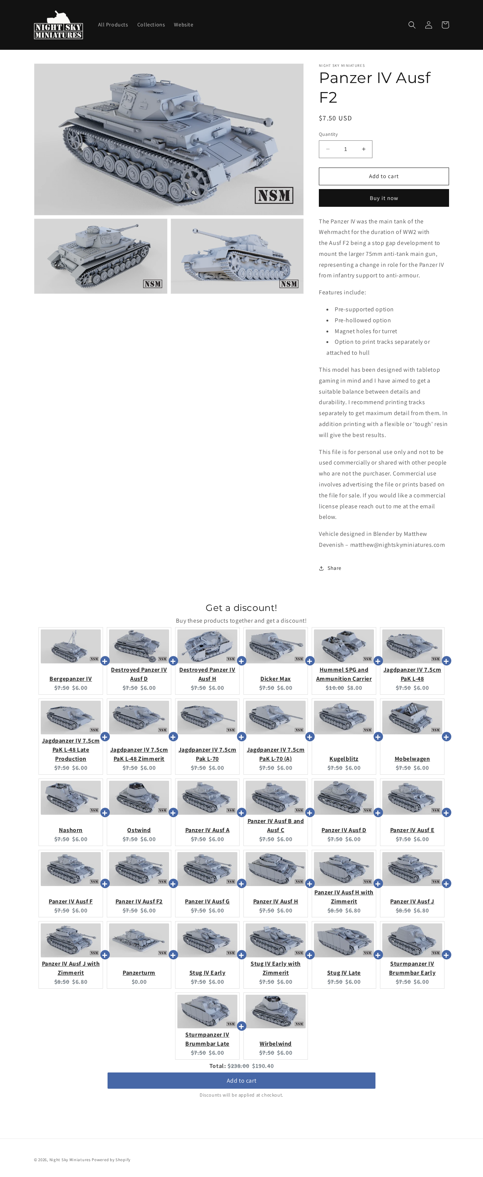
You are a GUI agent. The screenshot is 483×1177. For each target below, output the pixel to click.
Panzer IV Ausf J (412, 901)
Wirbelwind (276, 1044)
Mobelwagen (412, 759)
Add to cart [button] (242, 1081)
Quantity (328, 134)
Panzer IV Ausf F (71, 901)
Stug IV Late (344, 973)
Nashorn (71, 830)
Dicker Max (275, 679)
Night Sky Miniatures (70, 1159)
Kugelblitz (343, 759)
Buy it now (384, 198)
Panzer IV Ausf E (412, 830)
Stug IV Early (207, 973)
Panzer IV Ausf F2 (139, 901)
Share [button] (334, 568)
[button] (412, 25)
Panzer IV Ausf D (343, 830)
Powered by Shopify (111, 1159)
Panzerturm (139, 973)
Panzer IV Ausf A (207, 830)
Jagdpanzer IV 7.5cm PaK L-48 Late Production (71, 750)
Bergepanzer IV (70, 679)
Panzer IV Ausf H (275, 901)
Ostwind (139, 830)
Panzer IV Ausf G (207, 901)
